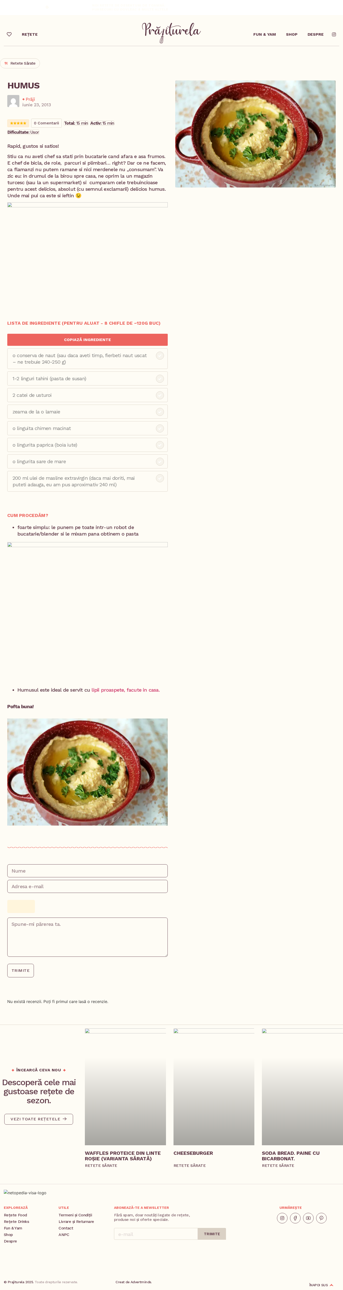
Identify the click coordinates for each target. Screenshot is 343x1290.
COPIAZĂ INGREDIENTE (87, 339)
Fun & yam (264, 34)
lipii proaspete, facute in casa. (125, 690)
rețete (30, 34)
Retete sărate (23, 63)
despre (316, 34)
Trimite (21, 970)
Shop (292, 34)
